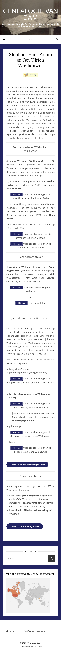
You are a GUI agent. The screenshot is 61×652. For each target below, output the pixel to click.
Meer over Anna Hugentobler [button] (26, 526)
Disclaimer (10, 631)
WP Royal (38, 646)
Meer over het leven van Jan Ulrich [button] (29, 464)
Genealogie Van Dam (30, 14)
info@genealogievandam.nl (35, 631)
